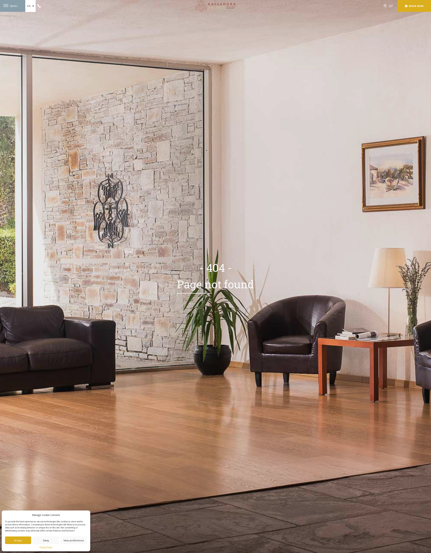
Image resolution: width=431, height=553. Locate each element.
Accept (18, 540)
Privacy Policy (46, 547)
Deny (46, 540)
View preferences (73, 540)
